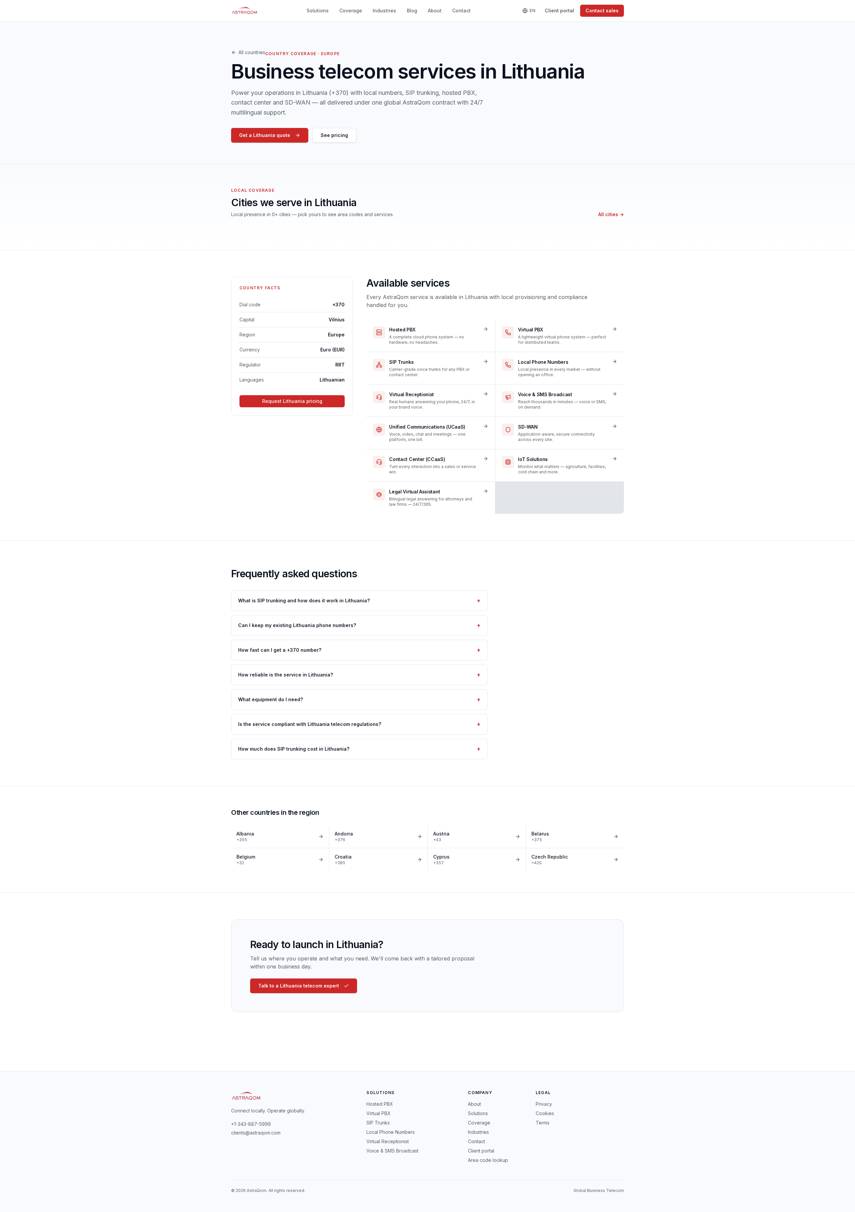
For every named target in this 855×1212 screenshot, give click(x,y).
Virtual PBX (378, 1113)
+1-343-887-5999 (251, 1124)
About (435, 10)
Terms (542, 1122)
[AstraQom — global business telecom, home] (244, 10)
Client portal (559, 10)
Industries (384, 10)
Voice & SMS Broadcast (392, 1151)
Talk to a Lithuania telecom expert (298, 986)
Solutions (318, 10)
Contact (461, 10)
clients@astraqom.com (256, 1132)
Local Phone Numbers (390, 1132)
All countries (251, 52)
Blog (412, 10)
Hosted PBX (379, 1104)
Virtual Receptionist (387, 1141)
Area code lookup (488, 1160)
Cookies (545, 1113)
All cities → (611, 214)
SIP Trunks (378, 1122)
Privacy (544, 1104)
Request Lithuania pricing (292, 401)
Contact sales (602, 10)
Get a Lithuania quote (264, 135)
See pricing (334, 135)
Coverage (350, 10)
